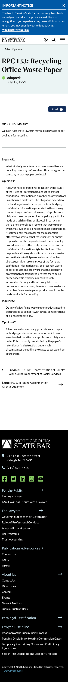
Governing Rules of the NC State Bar (24, 516)
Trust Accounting (12, 539)
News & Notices (12, 603)
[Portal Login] (46, 39)
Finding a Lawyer (12, 496)
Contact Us (9, 580)
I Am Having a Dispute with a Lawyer (24, 502)
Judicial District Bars (15, 609)
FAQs (5, 560)
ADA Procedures (13, 670)
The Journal (9, 554)
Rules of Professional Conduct (20, 522)
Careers (7, 591)
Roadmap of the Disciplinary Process (24, 633)
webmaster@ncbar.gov (15, 29)
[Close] (64, 5)
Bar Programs (10, 533)
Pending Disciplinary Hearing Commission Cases (32, 638)
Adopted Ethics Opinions (17, 528)
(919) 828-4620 (18, 467)
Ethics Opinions (13, 49)
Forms (6, 565)
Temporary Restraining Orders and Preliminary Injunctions (30, 646)
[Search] (53, 39)
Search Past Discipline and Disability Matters (30, 653)
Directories (9, 586)
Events (6, 597)
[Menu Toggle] (62, 39)
